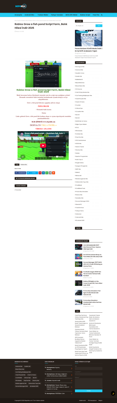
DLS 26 (78, 118)
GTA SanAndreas (81, 140)
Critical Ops (79, 108)
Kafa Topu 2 (79, 159)
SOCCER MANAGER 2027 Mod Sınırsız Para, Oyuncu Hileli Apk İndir (92, 247)
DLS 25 (78, 115)
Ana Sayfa (18, 20)
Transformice (80, 207)
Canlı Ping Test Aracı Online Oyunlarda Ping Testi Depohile (81, 317)
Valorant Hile (79, 217)
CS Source (79, 89)
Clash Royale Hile (81, 99)
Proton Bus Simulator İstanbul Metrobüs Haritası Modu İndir (92, 302)
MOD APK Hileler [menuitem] (72, 15)
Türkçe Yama (80, 211)
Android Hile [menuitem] (29, 15)
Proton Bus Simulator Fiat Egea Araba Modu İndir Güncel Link (92, 293)
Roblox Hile (25, 20)
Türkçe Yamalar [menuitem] (57, 15)
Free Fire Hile (79, 137)
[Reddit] (53, 172)
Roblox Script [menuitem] (85, 15)
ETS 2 (77, 127)
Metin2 (78, 172)
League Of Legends (81, 166)
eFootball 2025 (80, 220)
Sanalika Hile (79, 198)
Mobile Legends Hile (82, 179)
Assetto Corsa (80, 73)
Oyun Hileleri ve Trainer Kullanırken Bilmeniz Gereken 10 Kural (95, 334)
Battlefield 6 (79, 79)
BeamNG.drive (80, 83)
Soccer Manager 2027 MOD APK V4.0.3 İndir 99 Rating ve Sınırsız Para (92, 264)
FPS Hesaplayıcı (92, 400)
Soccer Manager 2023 (22, 386)
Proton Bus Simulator (82, 191)
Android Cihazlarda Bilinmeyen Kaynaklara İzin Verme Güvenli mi (95, 326)
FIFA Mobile (79, 131)
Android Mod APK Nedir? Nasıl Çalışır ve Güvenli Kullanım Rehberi (81, 324)
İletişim (100, 400)
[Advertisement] (43, 45)
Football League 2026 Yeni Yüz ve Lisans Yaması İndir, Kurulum (92, 274)
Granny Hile (79, 150)
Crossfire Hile (80, 111)
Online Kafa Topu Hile (82, 182)
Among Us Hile (80, 67)
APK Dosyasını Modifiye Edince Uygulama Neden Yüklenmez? (80, 340)
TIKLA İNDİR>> (49, 125)
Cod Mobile (19, 377)
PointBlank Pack (80, 188)
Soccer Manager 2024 (82, 201)
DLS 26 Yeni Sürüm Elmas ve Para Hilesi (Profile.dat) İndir (92, 256)
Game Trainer (80, 147)
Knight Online (80, 163)
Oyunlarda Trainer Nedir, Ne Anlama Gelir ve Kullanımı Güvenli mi (94, 318)
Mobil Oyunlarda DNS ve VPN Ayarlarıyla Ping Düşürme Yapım (81, 347)
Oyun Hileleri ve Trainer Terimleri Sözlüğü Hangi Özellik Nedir (95, 342)
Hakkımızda (82, 400)
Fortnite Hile (79, 134)
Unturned (78, 214)
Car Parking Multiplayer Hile (84, 95)
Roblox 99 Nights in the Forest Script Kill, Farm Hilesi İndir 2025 (92, 283)
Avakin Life (79, 76)
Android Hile (79, 70)
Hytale (78, 153)
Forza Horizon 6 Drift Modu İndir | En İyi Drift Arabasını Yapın (88, 49)
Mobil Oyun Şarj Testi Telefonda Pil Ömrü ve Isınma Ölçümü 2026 (81, 353)
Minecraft (78, 175)
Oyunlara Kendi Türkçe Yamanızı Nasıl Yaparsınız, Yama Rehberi (81, 332)
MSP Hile (78, 169)
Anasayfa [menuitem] (18, 15)
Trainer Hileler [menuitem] (43, 15)
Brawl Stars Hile (80, 86)
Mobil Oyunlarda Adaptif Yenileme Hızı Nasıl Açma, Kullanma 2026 (95, 349)
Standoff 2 (79, 204)
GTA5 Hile (78, 143)
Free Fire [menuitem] (96, 15)
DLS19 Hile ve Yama (81, 121)
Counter (78, 105)
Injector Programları (82, 156)
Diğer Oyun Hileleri (81, 124)
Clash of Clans (80, 102)
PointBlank (79, 185)
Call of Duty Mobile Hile (82, 92)
